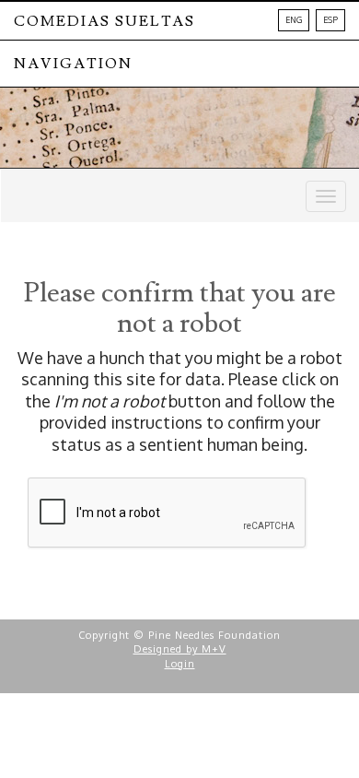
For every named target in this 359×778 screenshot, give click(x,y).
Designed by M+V (179, 648)
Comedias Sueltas (104, 21)
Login (180, 663)
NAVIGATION (73, 63)
